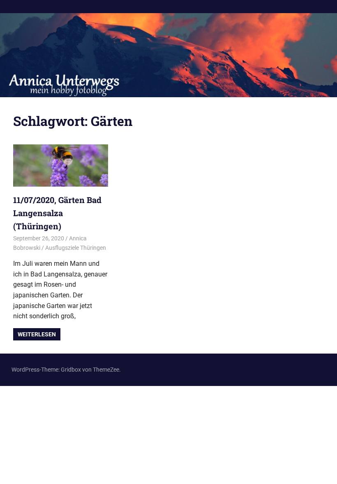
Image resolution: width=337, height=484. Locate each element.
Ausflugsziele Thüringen (75, 247)
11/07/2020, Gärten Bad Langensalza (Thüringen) (57, 212)
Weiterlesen (37, 334)
